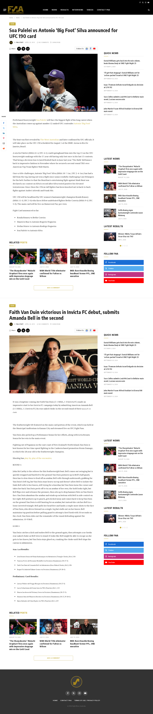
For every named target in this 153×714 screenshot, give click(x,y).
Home (45, 10)
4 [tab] (127, 245)
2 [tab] (123, 245)
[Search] (149, 9)
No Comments (44, 42)
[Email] (3, 143)
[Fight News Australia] (16, 10)
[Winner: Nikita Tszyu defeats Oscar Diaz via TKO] (110, 236)
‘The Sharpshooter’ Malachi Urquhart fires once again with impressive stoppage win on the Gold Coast (22, 274)
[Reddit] (3, 148)
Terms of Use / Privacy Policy (87, 700)
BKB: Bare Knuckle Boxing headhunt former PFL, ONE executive (82, 273)
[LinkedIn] (3, 133)
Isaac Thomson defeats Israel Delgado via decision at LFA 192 (123, 86)
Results (65, 10)
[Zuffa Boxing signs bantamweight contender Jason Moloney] (110, 213)
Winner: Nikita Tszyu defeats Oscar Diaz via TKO (129, 235)
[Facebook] (3, 123)
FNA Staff (19, 42)
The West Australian (49, 139)
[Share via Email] (28, 49)
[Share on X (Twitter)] (23, 49)
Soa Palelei (41, 120)
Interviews (77, 10)
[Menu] (4, 9)
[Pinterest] (3, 138)
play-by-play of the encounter (37, 458)
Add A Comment (53, 288)
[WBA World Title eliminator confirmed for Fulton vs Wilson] (53, 256)
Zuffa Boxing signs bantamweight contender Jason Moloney (130, 212)
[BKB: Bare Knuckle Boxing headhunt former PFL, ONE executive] (84, 256)
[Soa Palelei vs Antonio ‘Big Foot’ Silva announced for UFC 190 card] (53, 83)
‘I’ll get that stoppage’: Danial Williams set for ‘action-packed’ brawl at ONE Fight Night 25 (122, 74)
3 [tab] (125, 245)
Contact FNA (103, 10)
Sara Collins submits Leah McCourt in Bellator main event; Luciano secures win (124, 98)
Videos (90, 10)
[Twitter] (3, 128)
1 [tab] (121, 245)
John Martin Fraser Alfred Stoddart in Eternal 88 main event (123, 110)
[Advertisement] (124, 136)
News (54, 10)
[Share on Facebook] (19, 49)
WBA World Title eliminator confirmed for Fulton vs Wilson (53, 273)
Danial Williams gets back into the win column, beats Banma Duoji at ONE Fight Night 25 (122, 62)
